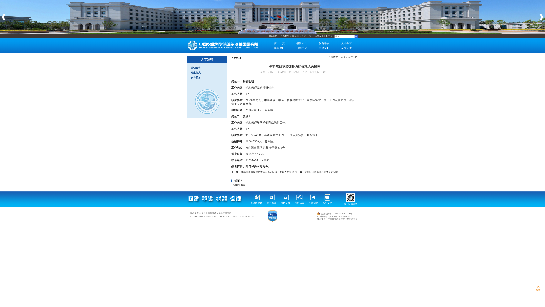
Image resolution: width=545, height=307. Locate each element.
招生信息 (196, 72)
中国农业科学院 (322, 36)
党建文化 (324, 47)
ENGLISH (307, 36)
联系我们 (285, 36)
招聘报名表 (239, 185)
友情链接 (346, 47)
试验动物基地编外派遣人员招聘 (316, 172)
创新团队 (301, 43)
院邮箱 (295, 36)
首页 (343, 57)
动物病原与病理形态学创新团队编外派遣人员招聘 (262, 172)
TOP (538, 290)
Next (541, 17)
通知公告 (196, 68)
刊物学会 (301, 47)
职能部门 (279, 47)
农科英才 (196, 77)
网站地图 (273, 36)
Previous (3, 17)
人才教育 (346, 43)
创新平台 (324, 43)
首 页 (279, 43)
